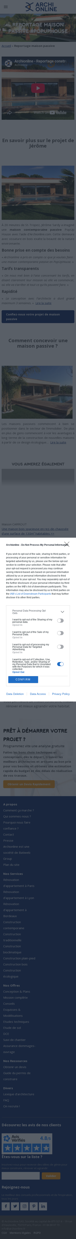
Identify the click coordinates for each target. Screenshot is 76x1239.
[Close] (68, 545)
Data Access (38, 693)
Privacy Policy (61, 693)
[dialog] (38, 620)
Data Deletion (15, 693)
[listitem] (38, 612)
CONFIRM (23, 679)
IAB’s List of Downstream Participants (30, 593)
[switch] (60, 621)
